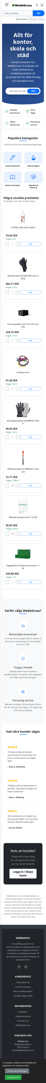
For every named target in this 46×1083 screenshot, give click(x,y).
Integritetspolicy (23, 1016)
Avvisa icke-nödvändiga (17, 1071)
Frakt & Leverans (23, 987)
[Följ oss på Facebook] (19, 966)
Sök (39, 13)
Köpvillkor (23, 1011)
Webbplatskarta (23, 1025)
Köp (30, 244)
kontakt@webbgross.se (23, 1050)
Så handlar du (23, 982)
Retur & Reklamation (23, 991)
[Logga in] (36, 5)
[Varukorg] (42, 5)
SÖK (33, 91)
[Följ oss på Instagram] (25, 966)
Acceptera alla (13, 1077)
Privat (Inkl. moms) (35, 19)
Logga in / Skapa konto (23, 873)
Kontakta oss (23, 1020)
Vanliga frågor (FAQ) (23, 995)
